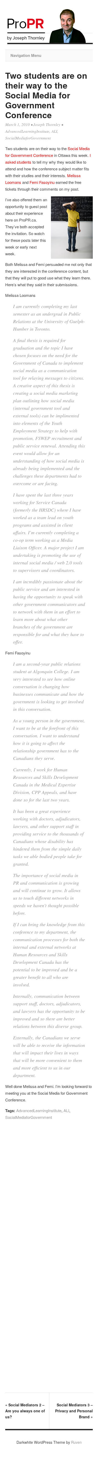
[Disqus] (49, 1195)
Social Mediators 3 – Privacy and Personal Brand (74, 1410)
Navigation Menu (25, 55)
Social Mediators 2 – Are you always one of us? (25, 1410)
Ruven (76, 1442)
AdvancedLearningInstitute (27, 131)
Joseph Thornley (46, 124)
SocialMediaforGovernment (28, 138)
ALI (54, 131)
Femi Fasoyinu (42, 182)
